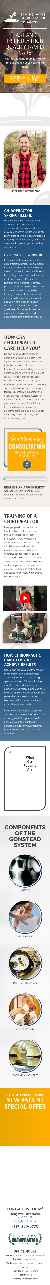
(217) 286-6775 (25, 1226)
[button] (25, 78)
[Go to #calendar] (25, 493)
